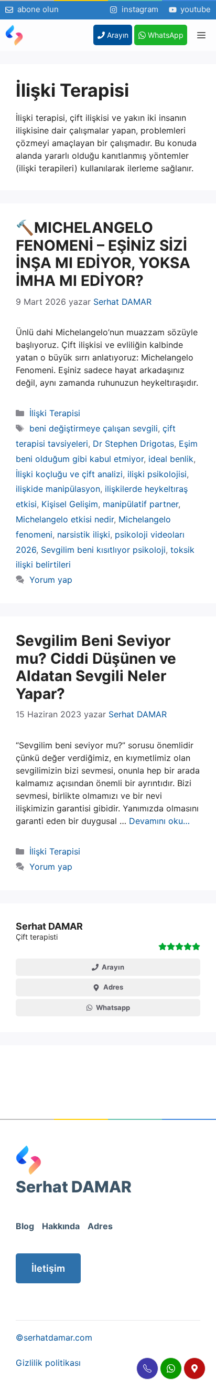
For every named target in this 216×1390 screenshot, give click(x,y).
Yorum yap (50, 579)
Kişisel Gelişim (69, 504)
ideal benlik (170, 459)
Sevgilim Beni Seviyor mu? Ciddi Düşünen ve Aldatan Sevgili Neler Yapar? (96, 667)
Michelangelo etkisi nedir (65, 519)
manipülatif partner (140, 504)
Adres (100, 1226)
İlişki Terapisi (54, 413)
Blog (25, 1226)
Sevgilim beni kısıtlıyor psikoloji (103, 549)
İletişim (48, 1268)
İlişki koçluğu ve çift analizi (69, 474)
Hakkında (61, 1226)
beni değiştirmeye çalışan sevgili (93, 428)
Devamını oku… (159, 821)
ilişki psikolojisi (157, 474)
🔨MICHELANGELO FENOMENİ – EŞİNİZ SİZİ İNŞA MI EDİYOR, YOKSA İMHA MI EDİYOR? (103, 254)
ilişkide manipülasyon (58, 488)
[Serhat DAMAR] (14, 35)
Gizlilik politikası (48, 1362)
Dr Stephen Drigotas (133, 443)
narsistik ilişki (83, 534)
